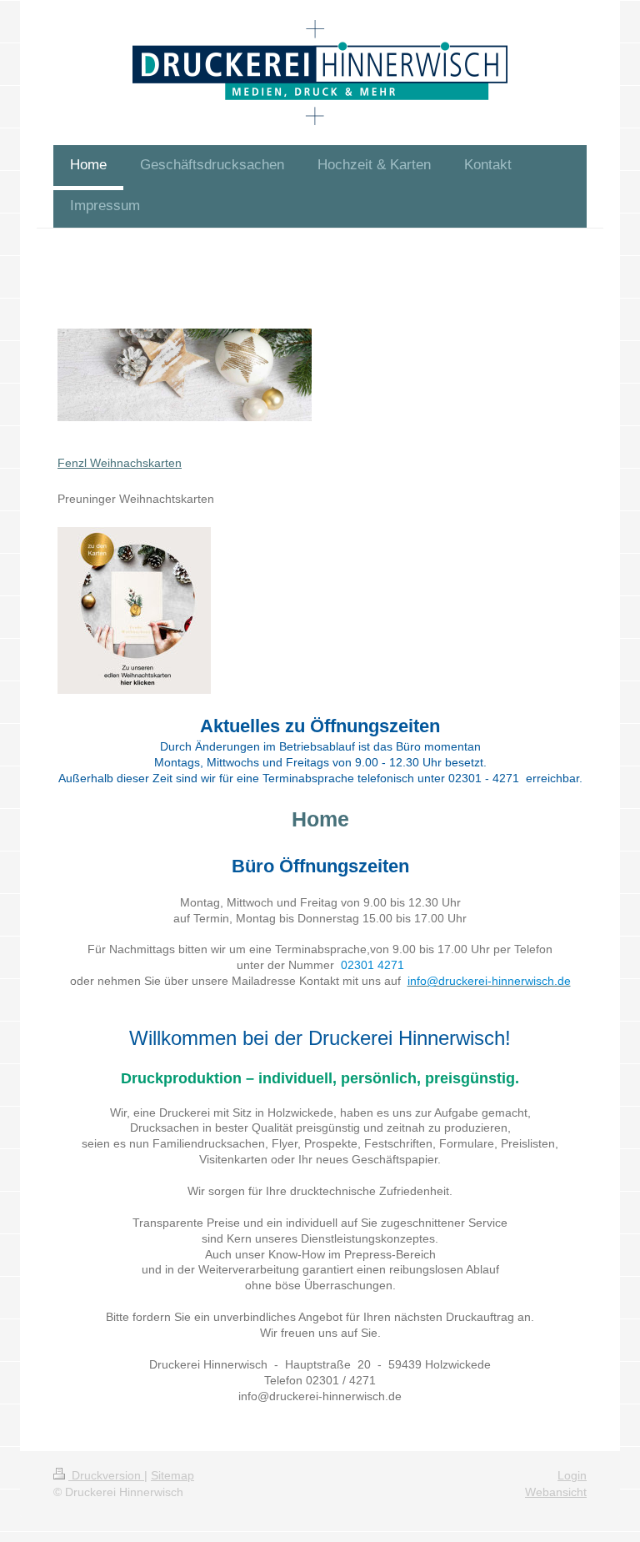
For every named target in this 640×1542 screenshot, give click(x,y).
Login (572, 1475)
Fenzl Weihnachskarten (120, 463)
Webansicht (556, 1492)
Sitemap (172, 1475)
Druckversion (106, 1475)
